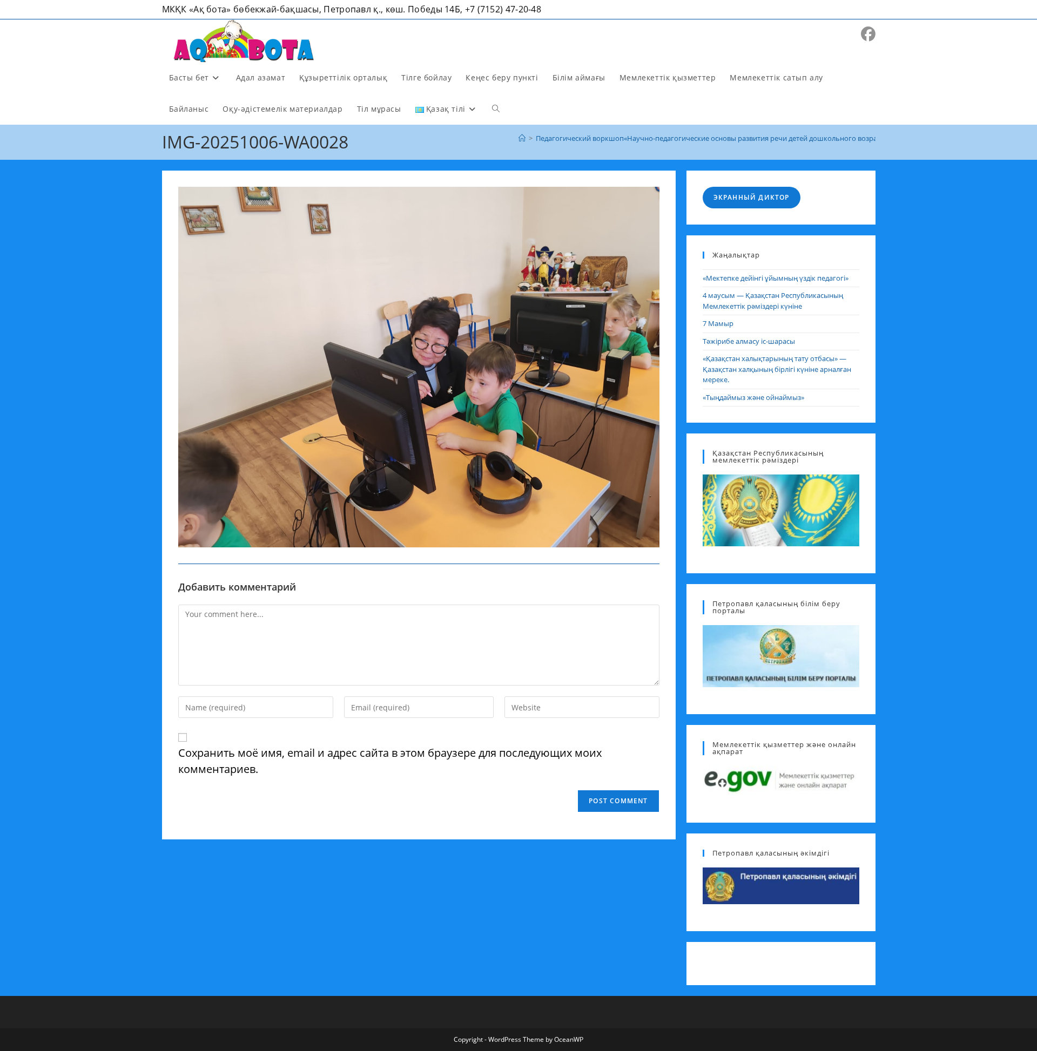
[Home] (522, 138)
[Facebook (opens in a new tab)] (868, 34)
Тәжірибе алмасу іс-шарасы (749, 341)
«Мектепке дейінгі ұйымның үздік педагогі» (776, 278)
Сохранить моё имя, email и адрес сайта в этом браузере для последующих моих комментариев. (390, 760)
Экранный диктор (751, 197)
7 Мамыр (718, 323)
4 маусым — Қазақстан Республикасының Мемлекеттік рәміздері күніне (773, 300)
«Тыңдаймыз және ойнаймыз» (753, 397)
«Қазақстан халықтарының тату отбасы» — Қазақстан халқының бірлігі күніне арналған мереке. (777, 369)
